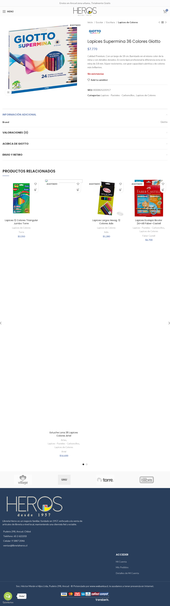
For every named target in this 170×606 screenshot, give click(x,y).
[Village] (22, 479)
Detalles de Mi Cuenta (127, 573)
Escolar (100, 22)
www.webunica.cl (99, 586)
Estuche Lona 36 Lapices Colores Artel (64, 434)
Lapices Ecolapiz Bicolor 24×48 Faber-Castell (148, 222)
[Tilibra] (146, 479)
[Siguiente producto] (166, 22)
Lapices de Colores (128, 22)
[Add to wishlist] (35, 184)
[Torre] (105, 479)
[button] (35, 190)
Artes (63, 440)
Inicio (90, 22)
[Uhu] (64, 479)
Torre (21, 232)
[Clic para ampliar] (8, 92)
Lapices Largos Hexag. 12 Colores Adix (106, 222)
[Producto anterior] (159, 22)
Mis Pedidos (122, 567)
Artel (63, 451)
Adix (106, 232)
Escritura (110, 22)
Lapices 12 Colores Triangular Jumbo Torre (21, 222)
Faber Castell (148, 235)
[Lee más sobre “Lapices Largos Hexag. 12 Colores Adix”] (120, 190)
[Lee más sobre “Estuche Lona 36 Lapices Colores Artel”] (78, 190)
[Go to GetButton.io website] (8, 603)
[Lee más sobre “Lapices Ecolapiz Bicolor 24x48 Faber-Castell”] (163, 190)
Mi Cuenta (121, 561)
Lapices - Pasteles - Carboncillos (117, 95)
